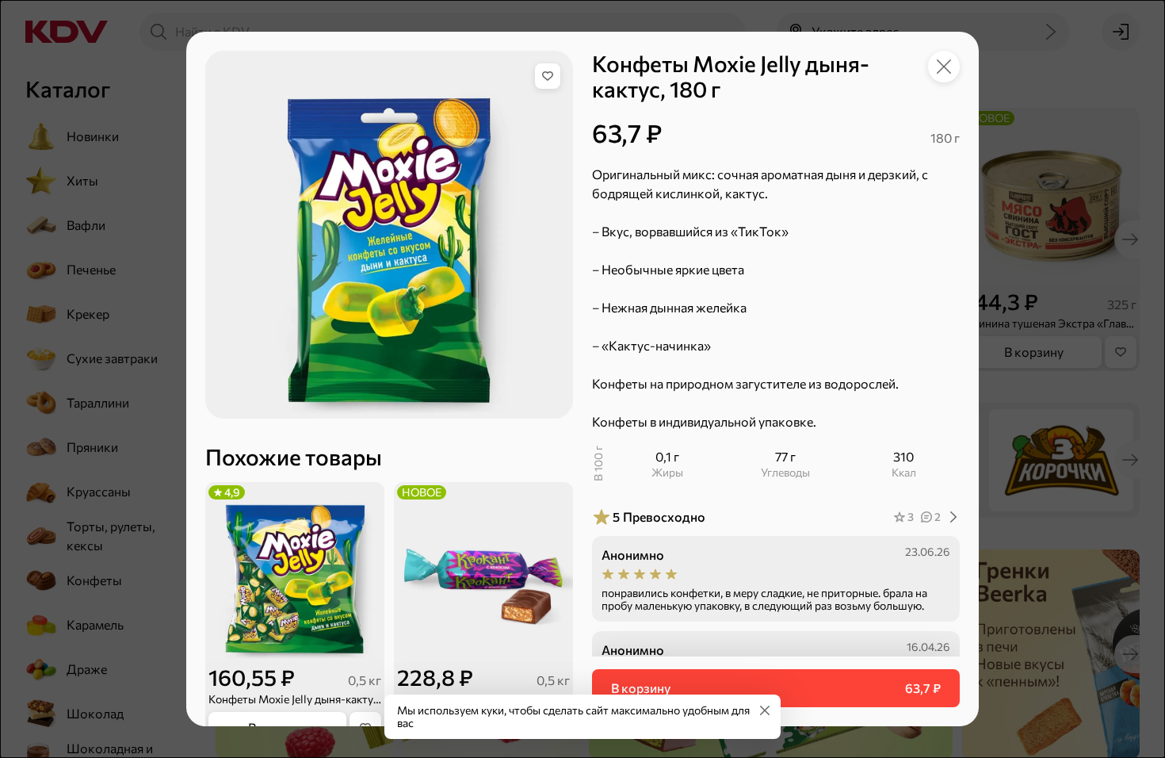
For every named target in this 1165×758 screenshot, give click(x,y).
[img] (547, 76)
